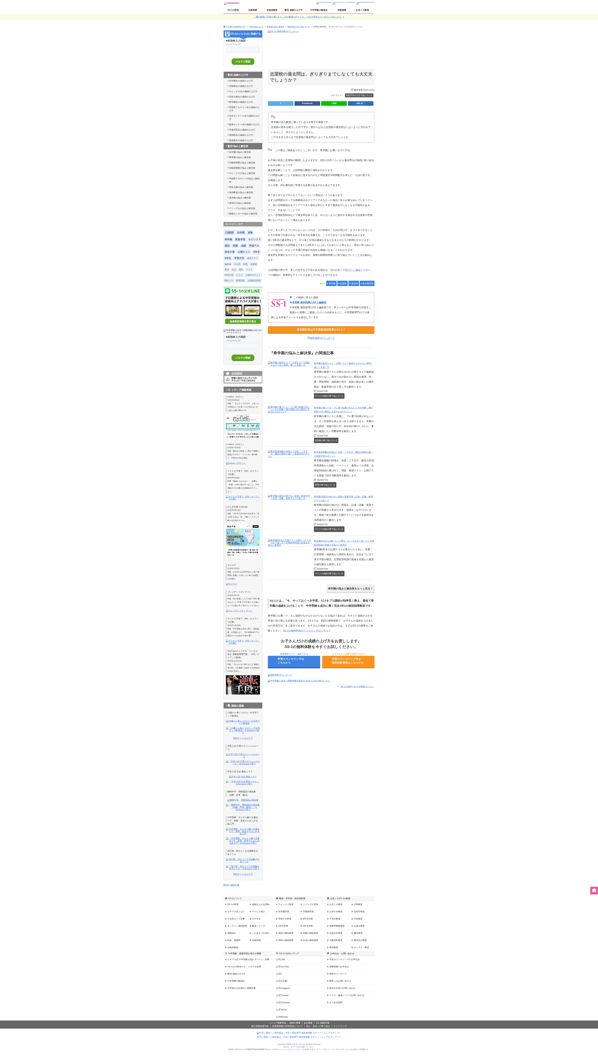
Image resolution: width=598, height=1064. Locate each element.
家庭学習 (240, 239)
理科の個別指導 (286, 940)
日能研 (229, 232)
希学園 (332, 283)
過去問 (354, 283)
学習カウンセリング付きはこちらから (348, 661)
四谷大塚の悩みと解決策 (241, 187)
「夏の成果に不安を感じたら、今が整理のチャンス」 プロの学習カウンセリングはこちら (298, 17)
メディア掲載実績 (277, 1023)
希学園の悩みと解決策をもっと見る (349, 588)
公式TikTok (281, 1009)
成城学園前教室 (337, 926)
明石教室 (333, 947)
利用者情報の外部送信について (287, 1026)
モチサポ (256, 918)
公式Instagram (283, 988)
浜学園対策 (283, 911)
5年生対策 (283, 926)
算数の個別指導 (310, 933)
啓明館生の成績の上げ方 (241, 135)
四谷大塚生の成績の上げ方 (242, 96)
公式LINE (280, 959)
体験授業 (342, 10)
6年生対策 (308, 918)
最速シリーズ (258, 926)
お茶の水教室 (335, 911)
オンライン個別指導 (237, 926)
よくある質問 (335, 1002)
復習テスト (252, 258)
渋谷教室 (358, 918)
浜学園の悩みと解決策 (240, 152)
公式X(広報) (282, 981)
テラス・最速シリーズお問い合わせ (346, 995)
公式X (279, 973)
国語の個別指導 (286, 933)
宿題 (235, 245)
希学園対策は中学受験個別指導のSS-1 (320, 329)
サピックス (254, 239)
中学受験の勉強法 (318, 10)
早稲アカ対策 (284, 918)
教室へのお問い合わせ (340, 981)
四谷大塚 (230, 252)
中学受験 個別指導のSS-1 (236, 26)
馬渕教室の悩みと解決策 (241, 192)
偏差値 (228, 264)
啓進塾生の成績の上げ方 (241, 140)
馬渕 (227, 269)
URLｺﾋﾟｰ (360, 103)
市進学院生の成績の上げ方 (242, 129)
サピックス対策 (286, 904)
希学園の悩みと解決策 (275, 27)
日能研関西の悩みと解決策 (242, 162)
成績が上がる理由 (260, 904)
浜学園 (241, 232)
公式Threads (282, 995)
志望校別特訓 (254, 280)
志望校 (343, 283)
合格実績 (252, 10)
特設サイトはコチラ (243, 738)
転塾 (245, 264)
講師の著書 (295, 1023)
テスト (249, 269)
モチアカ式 (295, 1047)
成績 (243, 245)
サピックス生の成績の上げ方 (243, 91)
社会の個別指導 (310, 940)
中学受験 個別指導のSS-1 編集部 (308, 302)
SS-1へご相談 (353, 270)
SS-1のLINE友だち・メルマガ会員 (244, 966)
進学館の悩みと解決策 (240, 197)
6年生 (256, 252)
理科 (241, 269)
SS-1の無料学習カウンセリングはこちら (305, 630)
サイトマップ (340, 1026)
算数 (250, 232)
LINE (334, 103)
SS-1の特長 (233, 10)
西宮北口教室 (360, 940)
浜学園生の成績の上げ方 (241, 81)
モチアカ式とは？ (236, 911)
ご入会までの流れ (260, 933)
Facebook (307, 103)
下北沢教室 (334, 918)
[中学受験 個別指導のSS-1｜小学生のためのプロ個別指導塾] (232, 3)
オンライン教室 (361, 947)
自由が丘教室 (335, 933)
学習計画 (229, 275)
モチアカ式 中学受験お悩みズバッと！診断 (248, 959)
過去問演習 (367, 283)
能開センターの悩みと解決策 (243, 213)
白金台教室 (359, 926)
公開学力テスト (253, 275)
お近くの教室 (362, 10)
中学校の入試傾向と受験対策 (241, 988)
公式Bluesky (282, 1017)
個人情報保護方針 (260, 1026)
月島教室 (358, 904)
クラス (239, 275)
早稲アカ (254, 245)
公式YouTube (282, 966)
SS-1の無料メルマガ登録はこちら (356, 686)
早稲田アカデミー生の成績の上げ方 (244, 109)
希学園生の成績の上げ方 (241, 102)
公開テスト (244, 252)
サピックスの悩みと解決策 (242, 173)
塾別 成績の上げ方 (294, 10)
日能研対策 (308, 911)
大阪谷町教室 (335, 940)
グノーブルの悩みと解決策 (242, 208)
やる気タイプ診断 (236, 918)
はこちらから (291, 661)
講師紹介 (231, 933)
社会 (234, 269)
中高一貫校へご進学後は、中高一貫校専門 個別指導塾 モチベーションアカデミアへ (298, 1037)
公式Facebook (283, 1002)
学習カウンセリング (344, 959)
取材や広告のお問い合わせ (342, 988)
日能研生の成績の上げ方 (241, 86)
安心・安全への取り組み (318, 1026)
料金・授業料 (233, 940)
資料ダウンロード (338, 973)
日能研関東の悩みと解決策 (242, 168)
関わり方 (229, 280)
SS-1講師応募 (323, 1023)
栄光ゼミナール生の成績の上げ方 (244, 117)
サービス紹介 (258, 911)
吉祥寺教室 (359, 911)
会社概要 (308, 1023)
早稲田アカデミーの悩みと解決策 (244, 180)
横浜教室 (358, 933)
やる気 (237, 264)
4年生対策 (308, 926)
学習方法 (239, 258)
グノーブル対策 (310, 904)
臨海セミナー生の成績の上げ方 (244, 124)
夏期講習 (240, 280)
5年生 (228, 258)
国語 (227, 245)
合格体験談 (272, 10)
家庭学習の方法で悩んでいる (298, 27)
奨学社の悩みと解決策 (240, 203)
